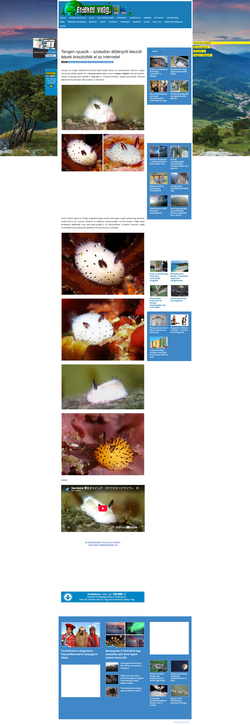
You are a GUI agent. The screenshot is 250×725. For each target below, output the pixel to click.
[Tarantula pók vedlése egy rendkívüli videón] (111, 692)
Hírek (62, 22)
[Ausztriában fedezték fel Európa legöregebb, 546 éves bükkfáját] (159, 291)
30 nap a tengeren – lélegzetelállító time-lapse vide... (158, 161)
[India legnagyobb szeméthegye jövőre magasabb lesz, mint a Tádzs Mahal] (179, 201)
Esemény (137, 22)
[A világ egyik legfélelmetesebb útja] (179, 178)
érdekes (71, 62)
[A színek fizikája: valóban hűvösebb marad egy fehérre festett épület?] (159, 342)
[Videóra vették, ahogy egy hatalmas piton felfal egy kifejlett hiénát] (159, 666)
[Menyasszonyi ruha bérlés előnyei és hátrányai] (159, 320)
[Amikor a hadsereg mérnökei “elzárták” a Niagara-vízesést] (159, 62)
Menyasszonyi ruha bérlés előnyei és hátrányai (158, 330)
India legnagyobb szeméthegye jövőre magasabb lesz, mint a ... (178, 212)
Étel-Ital (157, 22)
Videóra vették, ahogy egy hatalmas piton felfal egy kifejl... (158, 677)
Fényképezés (172, 18)
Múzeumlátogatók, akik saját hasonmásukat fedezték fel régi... (159, 97)
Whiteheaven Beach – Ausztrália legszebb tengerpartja (179, 277)
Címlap (63, 18)
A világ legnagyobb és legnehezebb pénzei (179, 96)
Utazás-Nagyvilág (77, 18)
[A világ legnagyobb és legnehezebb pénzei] (179, 86)
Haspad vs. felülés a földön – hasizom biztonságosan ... (179, 330)
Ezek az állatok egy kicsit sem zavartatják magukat (159, 277)
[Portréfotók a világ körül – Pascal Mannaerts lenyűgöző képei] (80, 635)
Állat (91, 18)
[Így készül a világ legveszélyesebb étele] (179, 62)
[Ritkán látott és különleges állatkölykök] (159, 178)
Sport (103, 22)
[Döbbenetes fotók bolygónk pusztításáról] (159, 201)
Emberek (147, 18)
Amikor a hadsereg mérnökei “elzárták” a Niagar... (158, 72)
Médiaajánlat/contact (181, 722)
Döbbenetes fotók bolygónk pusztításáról (158, 211)
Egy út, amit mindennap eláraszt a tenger (179, 700)
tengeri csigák (93, 62)
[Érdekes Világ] (125, 8)
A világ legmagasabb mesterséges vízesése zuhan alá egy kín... (179, 163)
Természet (122, 18)
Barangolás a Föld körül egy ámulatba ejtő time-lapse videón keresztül (122, 654)
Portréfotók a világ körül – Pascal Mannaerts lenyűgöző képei (79, 654)
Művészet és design (77, 22)
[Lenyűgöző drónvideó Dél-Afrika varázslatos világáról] (111, 667)
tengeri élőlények (107, 62)
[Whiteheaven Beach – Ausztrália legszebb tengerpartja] (180, 266)
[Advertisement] (125, 37)
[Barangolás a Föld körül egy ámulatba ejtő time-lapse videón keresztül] (125, 635)
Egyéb (62, 26)
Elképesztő (135, 18)
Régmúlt (93, 22)
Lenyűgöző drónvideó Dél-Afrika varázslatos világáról (130, 665)
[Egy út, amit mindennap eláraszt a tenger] (180, 691)
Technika (113, 22)
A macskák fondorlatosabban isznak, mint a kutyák (158, 701)
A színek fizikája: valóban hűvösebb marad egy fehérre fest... (159, 353)
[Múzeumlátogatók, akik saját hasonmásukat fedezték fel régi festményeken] (159, 86)
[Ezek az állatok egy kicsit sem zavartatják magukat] (159, 266)
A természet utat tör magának (178, 299)
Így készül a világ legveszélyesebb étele (178, 71)
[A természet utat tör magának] (180, 291)
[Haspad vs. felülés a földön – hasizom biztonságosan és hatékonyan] (179, 320)
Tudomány (125, 22)
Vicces (147, 22)
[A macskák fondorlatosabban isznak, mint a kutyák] (159, 691)
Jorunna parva (81, 62)
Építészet (159, 18)
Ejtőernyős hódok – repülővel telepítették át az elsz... (179, 677)
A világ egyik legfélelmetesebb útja (179, 188)
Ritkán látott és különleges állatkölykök (157, 188)
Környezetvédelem (173, 22)
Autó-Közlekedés (105, 18)
